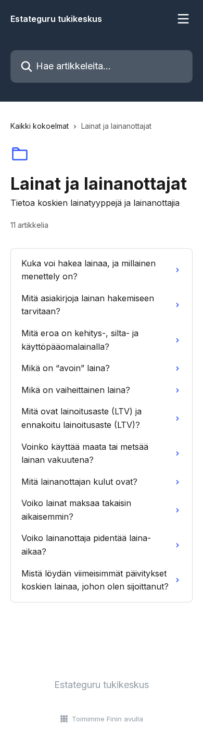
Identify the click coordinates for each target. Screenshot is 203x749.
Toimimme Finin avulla (107, 719)
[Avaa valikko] (183, 19)
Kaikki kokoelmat (39, 125)
